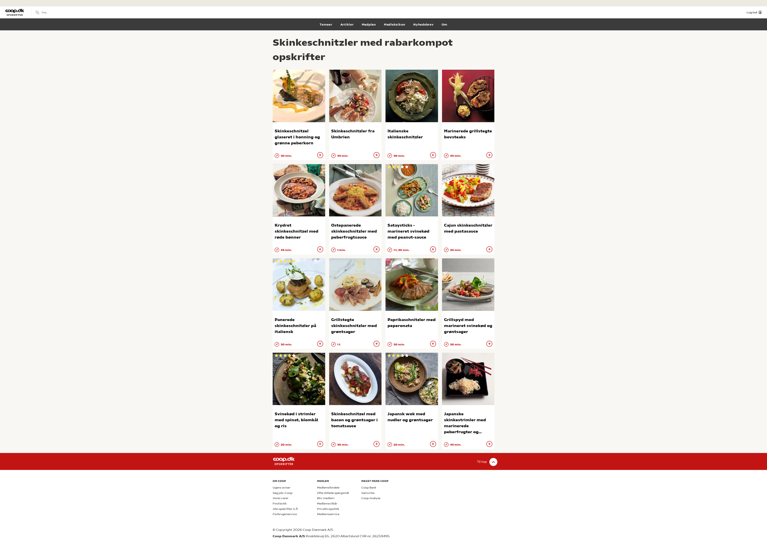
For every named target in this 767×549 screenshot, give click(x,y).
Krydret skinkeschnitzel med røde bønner (296, 231)
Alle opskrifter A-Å (285, 509)
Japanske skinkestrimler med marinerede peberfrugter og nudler (465, 426)
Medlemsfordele (328, 487)
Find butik (280, 503)
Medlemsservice (328, 514)
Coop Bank (368, 487)
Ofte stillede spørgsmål (333, 493)
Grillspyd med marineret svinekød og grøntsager (468, 325)
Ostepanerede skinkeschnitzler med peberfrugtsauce (354, 231)
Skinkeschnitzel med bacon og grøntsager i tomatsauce (354, 420)
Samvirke (368, 493)
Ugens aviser (281, 487)
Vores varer (280, 498)
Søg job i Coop (282, 493)
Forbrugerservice (285, 514)
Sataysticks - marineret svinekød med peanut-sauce (408, 231)
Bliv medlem (325, 498)
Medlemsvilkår (327, 503)
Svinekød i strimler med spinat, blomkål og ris (296, 420)
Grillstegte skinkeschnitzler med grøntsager (354, 325)
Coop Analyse (370, 498)
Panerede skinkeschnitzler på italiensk (295, 325)
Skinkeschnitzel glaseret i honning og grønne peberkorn (297, 137)
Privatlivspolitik (328, 509)
